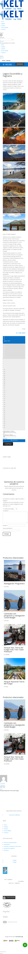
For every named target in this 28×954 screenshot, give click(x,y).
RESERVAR (20, 64)
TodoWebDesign (19, 936)
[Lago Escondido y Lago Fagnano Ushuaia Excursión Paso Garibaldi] (14, 230)
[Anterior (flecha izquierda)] (0, 953)
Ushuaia (8, 60)
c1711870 (2, 783)
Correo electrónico (8, 528)
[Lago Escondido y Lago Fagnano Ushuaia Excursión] (14, 109)
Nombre (5, 525)
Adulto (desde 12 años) (8, 431)
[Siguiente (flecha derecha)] (2, 953)
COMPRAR (7, 444)
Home (3, 60)
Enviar (6, 534)
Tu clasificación (6, 509)
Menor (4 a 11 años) (8, 435)
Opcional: (5, 438)
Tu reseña (6, 510)
